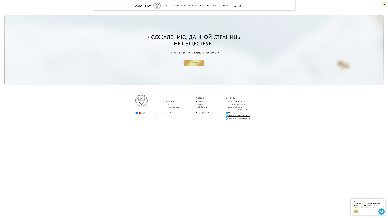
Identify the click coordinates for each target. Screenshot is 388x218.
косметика (201, 104)
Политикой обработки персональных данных (366, 206)
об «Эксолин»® (203, 107)
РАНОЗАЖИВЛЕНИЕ (202, 6)
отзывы (170, 104)
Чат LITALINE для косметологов (239, 115)
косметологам (202, 101)
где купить (216, 6)
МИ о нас (172, 113)
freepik (156, 118)
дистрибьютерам (173, 107)
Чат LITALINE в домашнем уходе (239, 118)
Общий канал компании (236, 113)
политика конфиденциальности (178, 110)
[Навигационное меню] (384, 4)
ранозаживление (203, 110)
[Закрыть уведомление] (383, 200)
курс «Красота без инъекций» (208, 113)
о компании (171, 101)
